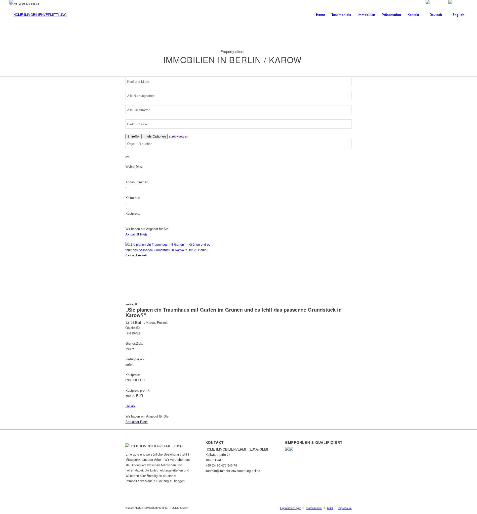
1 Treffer (133, 136)
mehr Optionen (155, 136)
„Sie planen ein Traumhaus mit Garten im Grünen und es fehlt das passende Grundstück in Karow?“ (233, 312)
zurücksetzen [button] (178, 136)
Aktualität (132, 234)
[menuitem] (320, 14)
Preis (144, 234)
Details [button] (130, 406)
